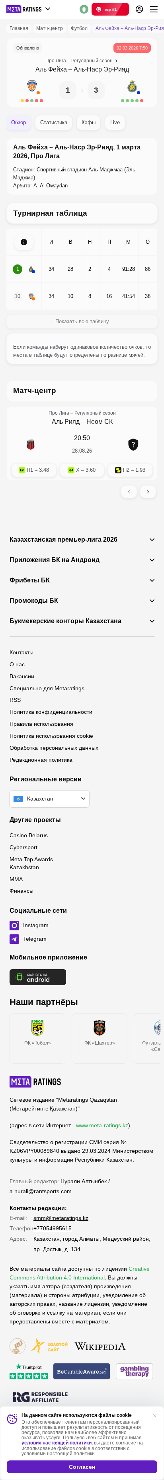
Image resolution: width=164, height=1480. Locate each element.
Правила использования (41, 724)
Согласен (82, 1467)
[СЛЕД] (148, 491)
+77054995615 (52, 1228)
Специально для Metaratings (47, 688)
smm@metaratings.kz (60, 1218)
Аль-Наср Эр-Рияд (101, 69)
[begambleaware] (81, 1372)
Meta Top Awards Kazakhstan (31, 863)
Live (115, 122)
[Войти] (139, 9)
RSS (15, 700)
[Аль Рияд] (31, 445)
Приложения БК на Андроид (55, 560)
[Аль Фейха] (32, 90)
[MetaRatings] (35, 1082)
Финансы (21, 891)
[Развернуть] (23, 242)
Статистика (53, 122)
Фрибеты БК (30, 580)
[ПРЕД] (129, 491)
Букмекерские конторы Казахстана (65, 621)
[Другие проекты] (28, 9)
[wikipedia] (100, 1346)
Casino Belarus (29, 835)
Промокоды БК (34, 601)
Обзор (18, 122)
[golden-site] (49, 1346)
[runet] (17, 1346)
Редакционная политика (41, 760)
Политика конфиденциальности (51, 712)
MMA (16, 879)
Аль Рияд (66, 421)
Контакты (21, 652)
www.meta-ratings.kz (102, 1125)
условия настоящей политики (56, 1443)
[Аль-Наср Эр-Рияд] (132, 90)
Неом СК (99, 421)
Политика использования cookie (51, 736)
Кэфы (89, 122)
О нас (17, 664)
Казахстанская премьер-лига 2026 (63, 539)
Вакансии (22, 676)
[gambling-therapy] (134, 1372)
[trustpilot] (29, 1372)
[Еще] (154, 9)
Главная (19, 28)
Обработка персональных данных (54, 748)
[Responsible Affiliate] (40, 1398)
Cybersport (23, 847)
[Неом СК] (133, 445)
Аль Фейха (51, 69)
